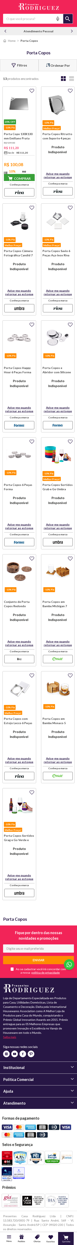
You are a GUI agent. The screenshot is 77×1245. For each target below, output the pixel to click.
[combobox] (38, 19)
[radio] (63, 78)
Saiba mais (9, 1037)
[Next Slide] (71, 31)
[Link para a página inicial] (9, 41)
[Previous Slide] (5, 31)
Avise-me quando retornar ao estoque (58, 175)
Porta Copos (29, 40)
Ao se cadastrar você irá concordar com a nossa (41, 970)
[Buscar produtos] (68, 19)
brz (19, 659)
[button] (58, 19)
